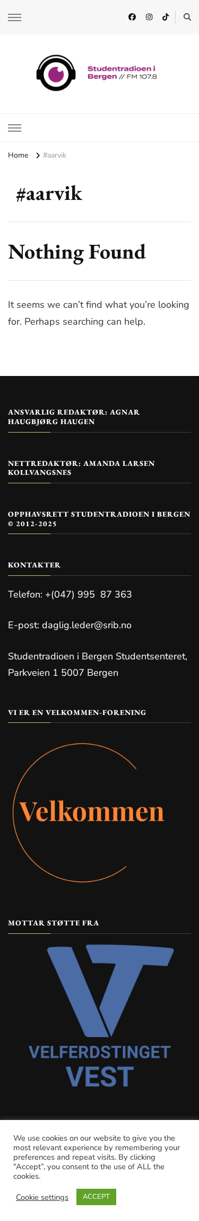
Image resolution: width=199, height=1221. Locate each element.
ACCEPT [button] (96, 1196)
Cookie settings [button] (42, 1197)
